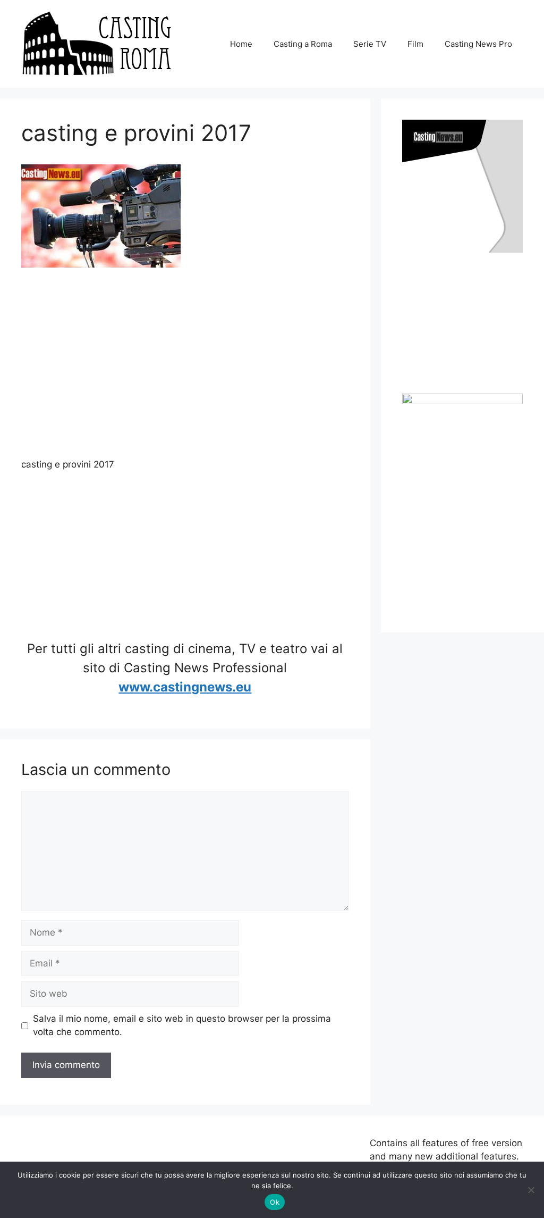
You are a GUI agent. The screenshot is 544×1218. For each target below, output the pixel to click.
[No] (530, 1189)
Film (415, 44)
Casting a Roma (303, 44)
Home (241, 44)
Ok (274, 1202)
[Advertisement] (185, 364)
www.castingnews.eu (184, 687)
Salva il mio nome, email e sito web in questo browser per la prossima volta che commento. (182, 1025)
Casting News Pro (478, 44)
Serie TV (369, 44)
